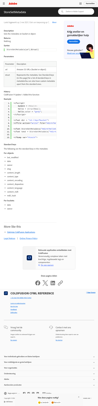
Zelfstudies (13, 312)
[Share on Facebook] (38, 285)
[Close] (79, 397)
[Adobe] (13, 3)
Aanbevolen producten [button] (13, 385)
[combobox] (76, 11)
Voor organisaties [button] (10, 368)
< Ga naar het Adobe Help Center (20, 298)
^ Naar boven (90, 292)
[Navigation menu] (4, 3)
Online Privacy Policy (28, 238)
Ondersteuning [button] (9, 374)
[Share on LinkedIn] (53, 285)
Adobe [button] (6, 379)
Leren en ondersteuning (17, 303)
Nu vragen (13, 340)
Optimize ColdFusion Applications (21, 232)
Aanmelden (90, 3)
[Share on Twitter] (45, 285)
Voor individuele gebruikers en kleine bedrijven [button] (22, 356)
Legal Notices (9, 238)
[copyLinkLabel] (60, 285)
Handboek (13, 309)
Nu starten (59, 340)
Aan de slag (14, 306)
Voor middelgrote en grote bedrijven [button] (18, 362)
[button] (80, 4)
